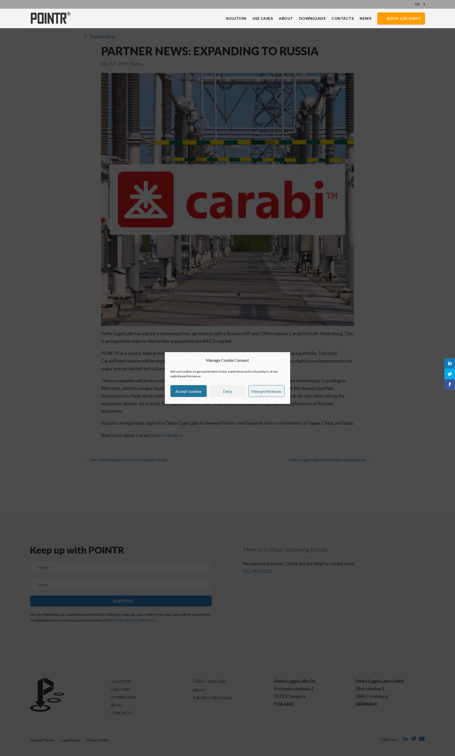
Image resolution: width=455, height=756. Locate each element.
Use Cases (263, 19)
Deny (227, 391)
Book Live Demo (404, 18)
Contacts (343, 19)
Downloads (312, 19)
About (286, 19)
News (365, 19)
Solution (236, 19)
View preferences (266, 391)
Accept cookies (188, 391)
